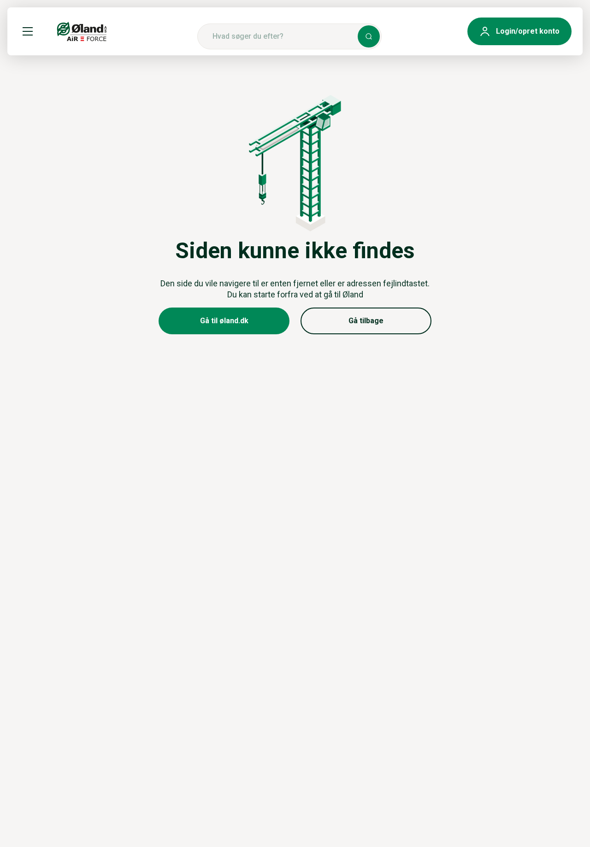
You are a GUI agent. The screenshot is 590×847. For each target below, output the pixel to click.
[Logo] (82, 31)
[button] (28, 31)
